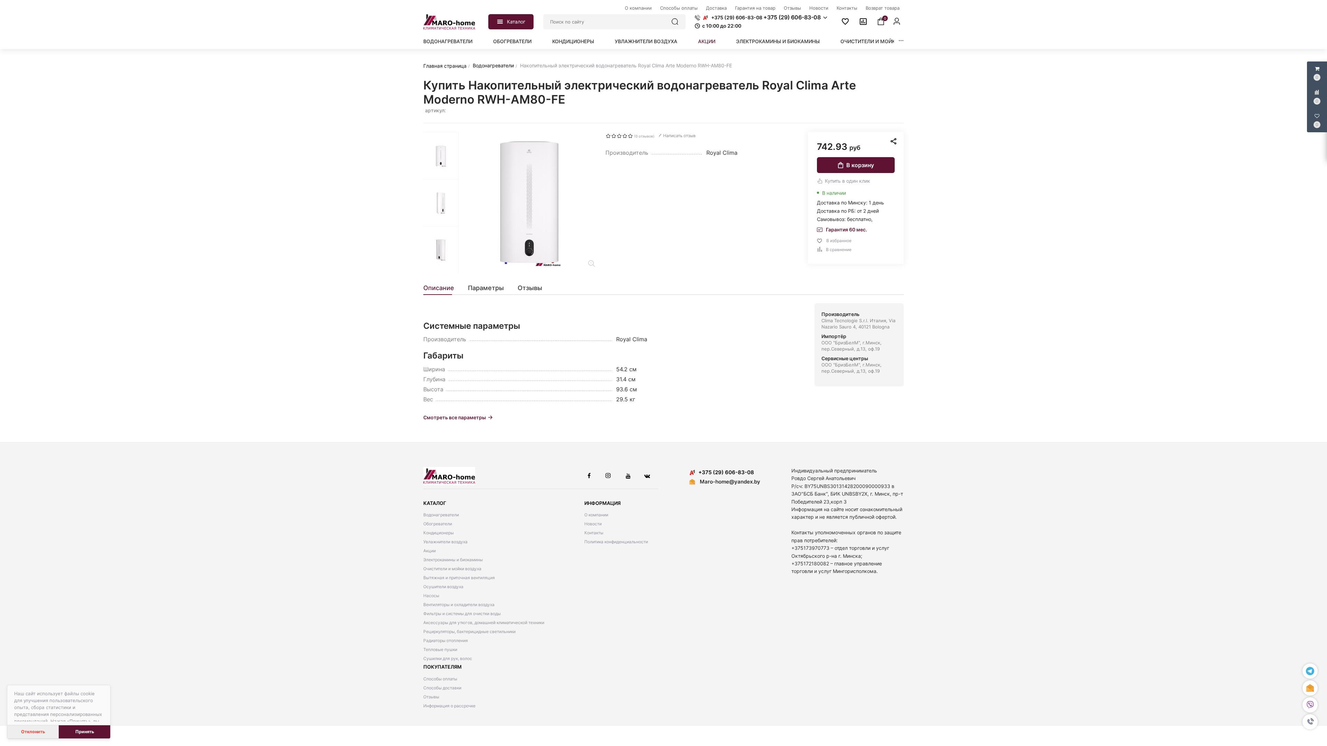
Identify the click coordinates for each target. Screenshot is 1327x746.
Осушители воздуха (443, 586)
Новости (593, 523)
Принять (84, 731)
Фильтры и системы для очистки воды (462, 613)
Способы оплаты (440, 678)
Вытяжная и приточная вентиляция (459, 577)
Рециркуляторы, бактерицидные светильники (469, 631)
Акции (706, 41)
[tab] (442, 288)
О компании (596, 514)
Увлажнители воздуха (646, 41)
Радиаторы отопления (445, 640)
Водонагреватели (447, 41)
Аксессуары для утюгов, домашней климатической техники (483, 622)
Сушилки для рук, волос (447, 658)
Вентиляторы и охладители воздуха (459, 604)
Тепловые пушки (440, 649)
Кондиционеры (573, 41)
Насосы (431, 595)
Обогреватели (512, 41)
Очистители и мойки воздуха (881, 41)
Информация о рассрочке (449, 705)
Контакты (593, 532)
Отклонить (33, 731)
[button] (1310, 722)
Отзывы (431, 696)
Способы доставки (442, 687)
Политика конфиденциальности (616, 541)
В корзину (860, 165)
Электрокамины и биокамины (778, 41)
